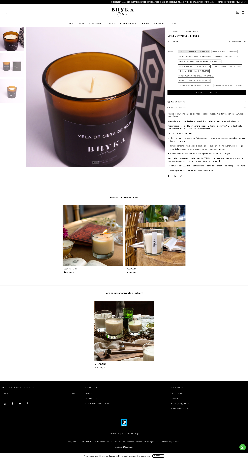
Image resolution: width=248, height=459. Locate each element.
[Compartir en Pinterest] (181, 176)
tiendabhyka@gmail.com (180, 403)
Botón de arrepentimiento (171, 442)
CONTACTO (174, 24)
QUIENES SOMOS (92, 399)
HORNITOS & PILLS (128, 24)
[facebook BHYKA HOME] (12, 404)
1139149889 (175, 398)
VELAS (81, 24)
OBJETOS (145, 24)
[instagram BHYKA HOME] (5, 404)
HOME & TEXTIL (95, 24)
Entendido (158, 456)
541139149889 (176, 393)
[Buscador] (5, 12)
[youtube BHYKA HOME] (20, 404)
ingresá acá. (154, 442)
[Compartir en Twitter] (175, 176)
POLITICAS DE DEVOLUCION (97, 404)
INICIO (71, 24)
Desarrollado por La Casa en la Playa (124, 433)
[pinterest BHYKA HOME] (27, 404)
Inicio (169, 32)
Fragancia (171, 51)
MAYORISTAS (159, 24)
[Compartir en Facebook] (168, 176)
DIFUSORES (111, 24)
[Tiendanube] (124, 447)
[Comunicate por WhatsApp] (242, 447)
